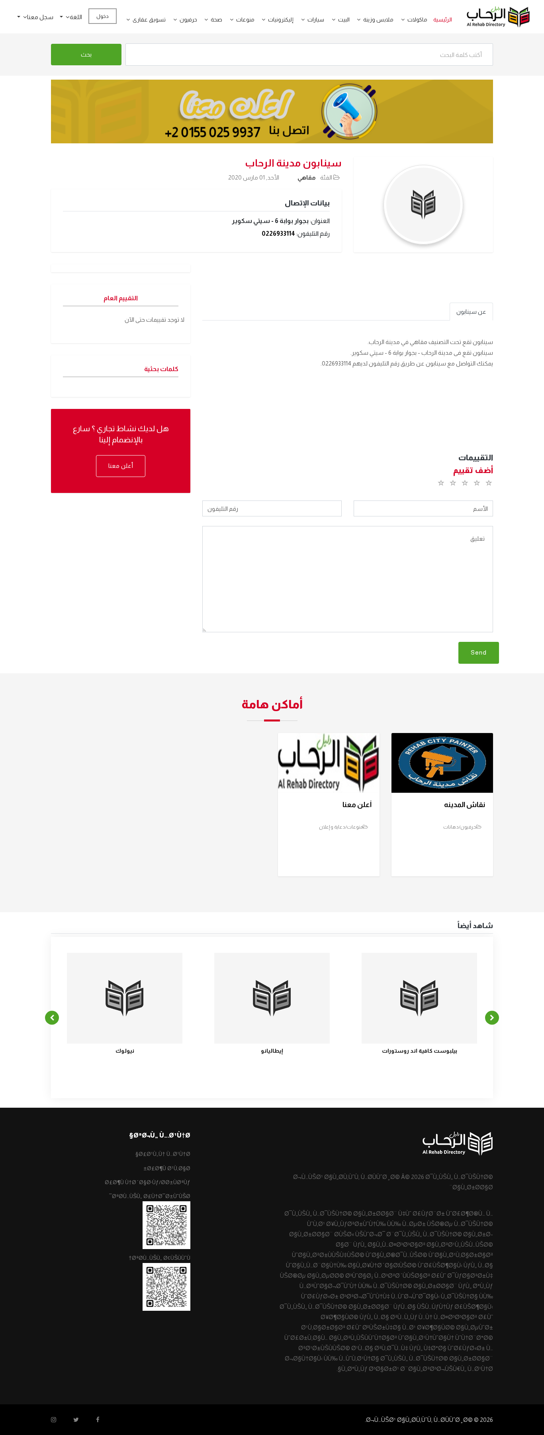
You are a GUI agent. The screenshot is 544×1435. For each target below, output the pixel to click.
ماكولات (417, 19)
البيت (344, 19)
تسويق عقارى (149, 19)
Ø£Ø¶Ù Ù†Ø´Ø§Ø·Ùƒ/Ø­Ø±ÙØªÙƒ (147, 1182)
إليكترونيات (281, 19)
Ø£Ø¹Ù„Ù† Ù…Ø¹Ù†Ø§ (162, 1154)
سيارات (315, 19)
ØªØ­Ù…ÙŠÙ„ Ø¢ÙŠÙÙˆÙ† (159, 1258)
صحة (216, 19)
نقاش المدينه (464, 805)
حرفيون (188, 19)
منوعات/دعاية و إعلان (341, 827)
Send (479, 652)
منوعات (245, 19)
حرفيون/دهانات (459, 827)
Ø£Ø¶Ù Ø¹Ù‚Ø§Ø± (166, 1168)
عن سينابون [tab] (471, 311)
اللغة (76, 17)
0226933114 (278, 233)
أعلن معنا (120, 465)
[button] (399, 19)
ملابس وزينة (378, 19)
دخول (102, 16)
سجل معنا (40, 17)
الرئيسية (442, 19)
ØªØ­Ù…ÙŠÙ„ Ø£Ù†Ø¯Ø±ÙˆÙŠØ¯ (149, 1196)
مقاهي (306, 177)
